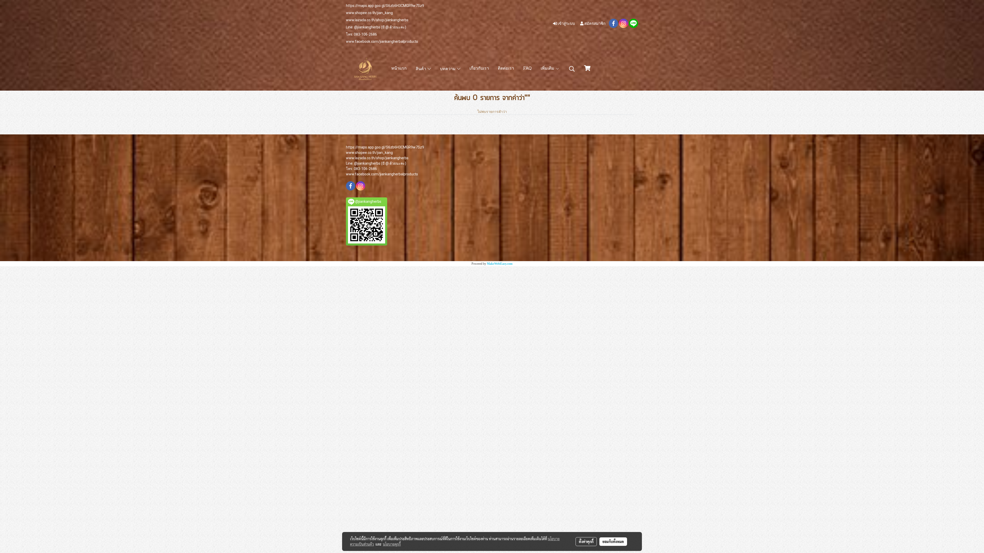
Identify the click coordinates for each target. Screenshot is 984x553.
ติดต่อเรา (506, 69)
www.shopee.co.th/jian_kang (369, 13)
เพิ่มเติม (548, 69)
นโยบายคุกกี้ (392, 544)
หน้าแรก (399, 69)
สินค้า (421, 69)
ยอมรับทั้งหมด (613, 541)
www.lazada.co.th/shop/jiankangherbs (377, 20)
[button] (572, 69)
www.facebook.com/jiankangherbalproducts (382, 41)
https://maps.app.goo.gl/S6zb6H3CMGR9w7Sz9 (385, 6)
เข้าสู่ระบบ (566, 23)
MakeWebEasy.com (499, 263)
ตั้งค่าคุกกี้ (586, 541)
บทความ (448, 69)
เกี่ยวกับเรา (479, 69)
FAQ (527, 69)
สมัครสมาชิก (594, 23)
